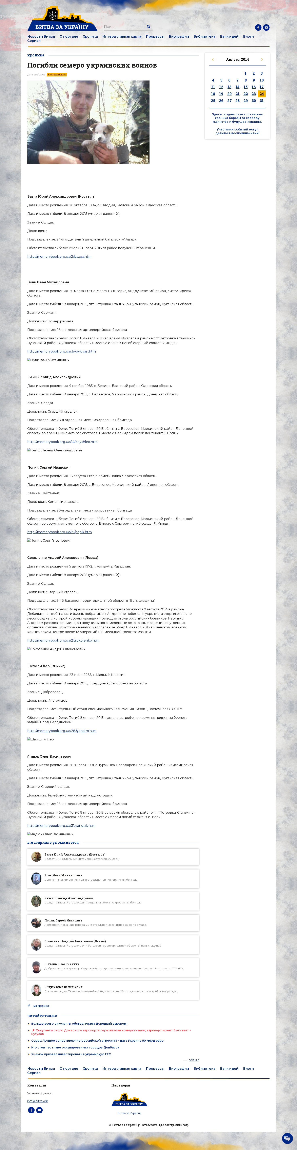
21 (238, 93)
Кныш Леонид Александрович (68, 898)
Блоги (248, 36)
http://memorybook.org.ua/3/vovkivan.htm (61, 351)
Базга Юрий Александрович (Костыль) (74, 854)
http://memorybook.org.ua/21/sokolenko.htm (63, 640)
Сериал (34, 41)
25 (213, 100)
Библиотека (204, 36)
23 (254, 93)
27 (229, 100)
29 (245, 100)
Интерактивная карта (121, 36)
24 (262, 93)
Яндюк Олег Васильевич (63, 987)
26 (221, 100)
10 (262, 80)
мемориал (41, 1006)
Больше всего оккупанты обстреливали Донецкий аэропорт (79, 1023)
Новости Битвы (41, 36)
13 (229, 86)
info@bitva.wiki (37, 1101)
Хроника (90, 36)
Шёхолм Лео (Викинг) (61, 964)
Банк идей (229, 36)
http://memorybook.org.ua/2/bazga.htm (59, 256)
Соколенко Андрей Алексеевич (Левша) (75, 941)
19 (221, 93)
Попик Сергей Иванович (63, 920)
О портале (69, 36)
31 (262, 100)
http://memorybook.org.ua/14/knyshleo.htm (62, 442)
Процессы (155, 36)
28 (237, 100)
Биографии (179, 36)
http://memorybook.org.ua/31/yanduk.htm (61, 826)
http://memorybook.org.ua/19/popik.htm (59, 532)
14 (237, 86)
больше (194, 1060)
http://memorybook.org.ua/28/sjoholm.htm (61, 731)
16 (254, 86)
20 (229, 93)
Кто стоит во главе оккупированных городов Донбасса (75, 1047)
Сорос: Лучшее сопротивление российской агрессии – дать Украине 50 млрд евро (97, 1040)
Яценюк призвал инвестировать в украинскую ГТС (71, 1054)
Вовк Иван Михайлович (63, 875)
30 (254, 100)
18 (213, 93)
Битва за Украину (129, 1113)
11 (213, 86)
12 (221, 86)
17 (262, 86)
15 (246, 86)
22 (245, 93)
